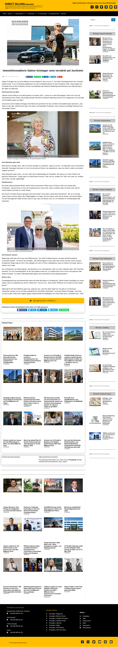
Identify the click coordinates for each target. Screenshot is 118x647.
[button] (29, 77)
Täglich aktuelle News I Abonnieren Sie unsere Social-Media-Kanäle (94, 3)
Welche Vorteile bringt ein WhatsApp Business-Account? (109, 351)
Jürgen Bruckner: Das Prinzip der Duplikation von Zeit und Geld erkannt (12, 508)
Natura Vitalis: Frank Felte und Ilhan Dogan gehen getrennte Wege (73, 588)
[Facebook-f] (92, 7)
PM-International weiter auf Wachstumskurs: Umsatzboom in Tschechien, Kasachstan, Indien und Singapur (32, 549)
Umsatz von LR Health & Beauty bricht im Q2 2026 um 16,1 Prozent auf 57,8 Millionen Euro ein (109, 128)
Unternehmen (19, 13)
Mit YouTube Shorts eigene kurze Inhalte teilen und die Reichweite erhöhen (109, 335)
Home (4, 13)
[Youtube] (110, 7)
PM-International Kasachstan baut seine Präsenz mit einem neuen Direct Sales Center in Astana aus (32, 401)
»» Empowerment (53, 13)
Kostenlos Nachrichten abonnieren (11, 457)
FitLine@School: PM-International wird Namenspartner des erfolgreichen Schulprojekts (10, 359)
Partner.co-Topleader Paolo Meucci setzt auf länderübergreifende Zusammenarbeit (109, 94)
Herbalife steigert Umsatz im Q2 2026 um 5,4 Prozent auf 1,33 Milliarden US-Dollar (108, 163)
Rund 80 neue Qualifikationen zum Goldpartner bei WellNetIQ (73, 399)
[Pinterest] (106, 7)
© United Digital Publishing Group (18, 642)
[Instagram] (96, 7)
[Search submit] (113, 19)
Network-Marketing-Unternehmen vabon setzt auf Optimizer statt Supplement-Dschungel (109, 419)
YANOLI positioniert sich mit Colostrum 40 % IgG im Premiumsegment (109, 435)
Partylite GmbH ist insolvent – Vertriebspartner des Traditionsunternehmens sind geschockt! (32, 359)
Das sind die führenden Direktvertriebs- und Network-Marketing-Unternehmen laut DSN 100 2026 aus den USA (72, 443)
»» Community (42, 13)
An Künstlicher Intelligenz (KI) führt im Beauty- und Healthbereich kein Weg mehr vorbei (109, 368)
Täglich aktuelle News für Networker (48, 457)
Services (63, 13)
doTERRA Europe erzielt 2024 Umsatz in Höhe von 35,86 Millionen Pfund (53, 508)
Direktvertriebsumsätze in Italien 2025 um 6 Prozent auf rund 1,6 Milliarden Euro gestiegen (110, 214)
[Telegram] (115, 7)
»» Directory (30, 13)
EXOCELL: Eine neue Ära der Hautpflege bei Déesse (107, 401)
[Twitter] (101, 7)
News (10, 13)
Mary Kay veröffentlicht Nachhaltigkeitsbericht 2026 (72, 508)
